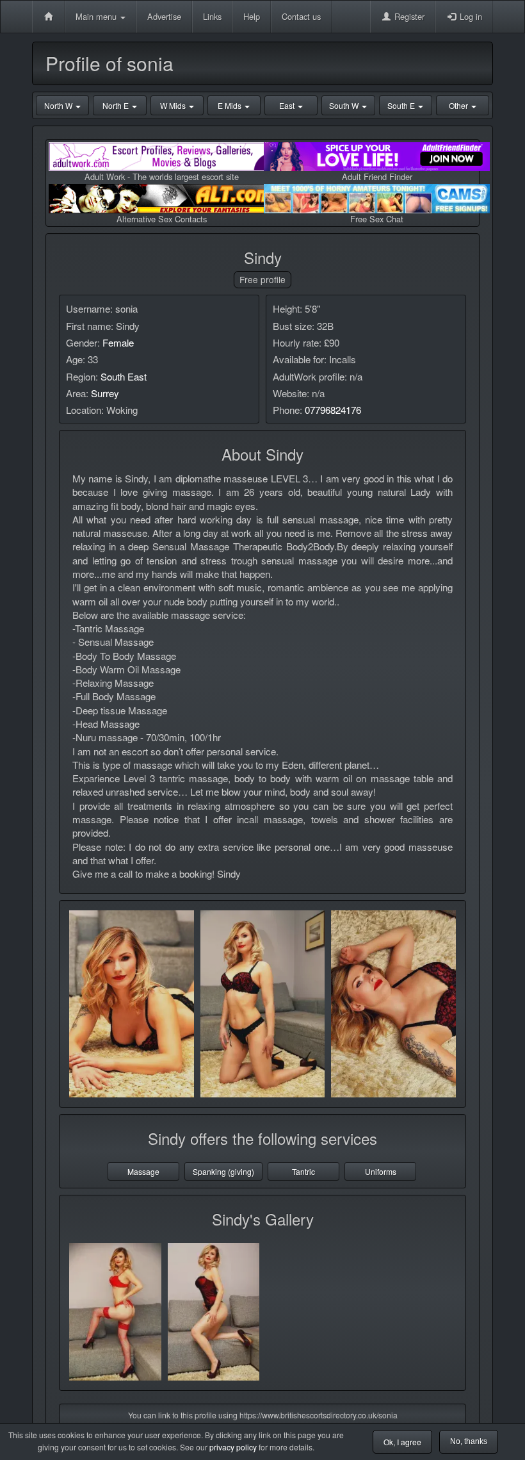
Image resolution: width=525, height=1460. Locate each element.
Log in (469, 16)
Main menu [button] (97, 16)
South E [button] (402, 105)
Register (408, 16)
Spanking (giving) (223, 1171)
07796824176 (333, 409)
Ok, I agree (402, 1441)
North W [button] (59, 105)
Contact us (301, 16)
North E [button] (116, 105)
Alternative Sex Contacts (162, 219)
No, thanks (468, 1441)
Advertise (164, 16)
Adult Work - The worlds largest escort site (162, 176)
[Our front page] (48, 17)
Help (251, 16)
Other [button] (459, 105)
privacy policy (233, 1446)
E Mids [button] (230, 105)
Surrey (105, 393)
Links (212, 16)
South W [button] (344, 105)
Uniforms (380, 1171)
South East (124, 376)
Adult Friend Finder (377, 176)
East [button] (287, 105)
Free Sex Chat (376, 219)
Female (118, 342)
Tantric (303, 1171)
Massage (143, 1171)
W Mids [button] (174, 105)
